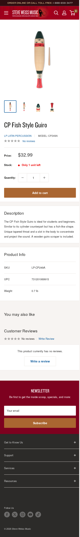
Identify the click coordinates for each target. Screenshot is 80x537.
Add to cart (40, 193)
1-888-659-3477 (63, 2)
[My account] (64, 13)
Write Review (46, 339)
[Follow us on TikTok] (38, 514)
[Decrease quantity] (22, 177)
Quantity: (10, 177)
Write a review (40, 361)
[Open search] (56, 13)
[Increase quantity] (44, 177)
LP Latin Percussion (18, 135)
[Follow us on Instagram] (22, 514)
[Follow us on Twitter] (15, 514)
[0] (72, 12)
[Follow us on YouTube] (30, 514)
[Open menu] (6, 13)
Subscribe (40, 423)
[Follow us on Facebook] (7, 514)
